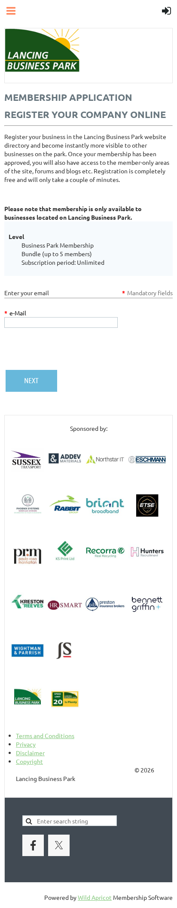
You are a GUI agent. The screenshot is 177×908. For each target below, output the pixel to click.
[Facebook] (33, 845)
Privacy (26, 744)
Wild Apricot (95, 897)
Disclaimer (30, 753)
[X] (59, 845)
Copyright (29, 761)
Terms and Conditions (45, 735)
